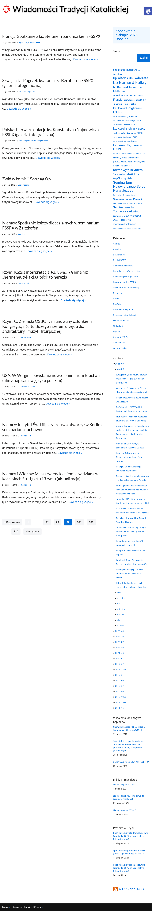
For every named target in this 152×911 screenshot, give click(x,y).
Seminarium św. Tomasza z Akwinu (126, 209)
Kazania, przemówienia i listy (126, 271)
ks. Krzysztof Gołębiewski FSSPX (125, 141)
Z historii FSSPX (34, 43)
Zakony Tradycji (120, 348)
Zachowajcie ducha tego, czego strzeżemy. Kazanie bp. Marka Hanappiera (131, 531)
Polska (116, 166)
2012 (120, 702)
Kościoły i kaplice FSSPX (124, 282)
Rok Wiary (118, 304)
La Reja (136, 154)
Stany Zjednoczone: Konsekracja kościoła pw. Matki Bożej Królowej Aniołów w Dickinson (132, 490)
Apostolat (23, 43)
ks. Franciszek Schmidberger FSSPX (127, 121)
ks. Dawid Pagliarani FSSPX (127, 110)
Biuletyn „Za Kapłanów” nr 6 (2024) (130, 762)
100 (79, 522)
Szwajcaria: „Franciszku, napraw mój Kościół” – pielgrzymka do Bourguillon (131, 379)
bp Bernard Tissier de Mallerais (127, 89)
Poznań (124, 166)
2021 (120, 653)
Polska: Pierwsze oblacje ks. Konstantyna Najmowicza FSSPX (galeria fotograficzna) (50, 132)
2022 (120, 647)
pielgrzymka (139, 162)
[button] (148, 11)
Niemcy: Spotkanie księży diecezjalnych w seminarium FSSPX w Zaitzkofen (50, 225)
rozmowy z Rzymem (128, 170)
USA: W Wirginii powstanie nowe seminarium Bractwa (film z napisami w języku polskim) (51, 378)
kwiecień (121, 609)
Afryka (140, 70)
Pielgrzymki (118, 293)
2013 (120, 697)
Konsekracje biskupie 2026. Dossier (126, 35)
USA (126, 215)
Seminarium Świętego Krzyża (124, 195)
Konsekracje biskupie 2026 (125, 276)
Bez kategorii (24, 141)
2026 (120, 364)
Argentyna (117, 74)
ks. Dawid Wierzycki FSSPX (125, 116)
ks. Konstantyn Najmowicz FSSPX (127, 133)
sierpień (120, 369)
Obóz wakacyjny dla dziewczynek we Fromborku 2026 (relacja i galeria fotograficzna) (130, 836)
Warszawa (136, 215)
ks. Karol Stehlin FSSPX (129, 128)
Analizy (116, 244)
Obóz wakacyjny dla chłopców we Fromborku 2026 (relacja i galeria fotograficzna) (129, 868)
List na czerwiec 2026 (123, 810)
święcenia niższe (119, 228)
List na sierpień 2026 (123, 784)
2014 (120, 691)
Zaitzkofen (126, 220)
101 (91, 522)
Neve (5, 907)
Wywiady (117, 331)
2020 (120, 658)
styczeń (120, 625)
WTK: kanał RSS (131, 889)
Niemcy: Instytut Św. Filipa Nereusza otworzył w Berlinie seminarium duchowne (53, 427)
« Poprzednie (12, 522)
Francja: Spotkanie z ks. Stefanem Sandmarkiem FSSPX (51, 36)
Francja (117, 99)
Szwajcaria (118, 216)
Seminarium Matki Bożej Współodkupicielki (126, 176)
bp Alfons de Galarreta (130, 78)
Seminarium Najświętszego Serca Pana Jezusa (129, 187)
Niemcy (117, 157)
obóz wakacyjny (130, 157)
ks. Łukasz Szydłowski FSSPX (127, 147)
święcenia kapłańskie (124, 224)
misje (142, 154)
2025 (120, 631)
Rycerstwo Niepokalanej (124, 315)
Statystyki (118, 326)
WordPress (34, 907)
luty (118, 620)
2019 (120, 664)
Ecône (140, 95)
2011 (120, 708)
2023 (120, 642)
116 (16, 531)
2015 (120, 686)
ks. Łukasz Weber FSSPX (122, 154)
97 (47, 522)
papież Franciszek (122, 161)
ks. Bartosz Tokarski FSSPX (124, 104)
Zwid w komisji (26, 178)
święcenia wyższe (134, 228)
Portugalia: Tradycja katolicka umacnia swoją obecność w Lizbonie (130, 573)
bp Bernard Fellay (130, 83)
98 (57, 522)
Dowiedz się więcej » (85, 59)
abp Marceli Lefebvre (125, 69)
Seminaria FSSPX (28, 387)
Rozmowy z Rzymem (123, 309)
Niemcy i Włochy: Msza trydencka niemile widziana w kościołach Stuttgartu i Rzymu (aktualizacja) (50, 476)
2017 (120, 675)
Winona (116, 220)
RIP (130, 166)
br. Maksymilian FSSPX (124, 95)
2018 (120, 669)
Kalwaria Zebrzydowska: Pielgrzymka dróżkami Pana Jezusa (129, 457)
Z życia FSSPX (120, 342)
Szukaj (117, 51)
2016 (120, 680)
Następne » (32, 531)
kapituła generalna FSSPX (135, 100)
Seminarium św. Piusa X (127, 199)
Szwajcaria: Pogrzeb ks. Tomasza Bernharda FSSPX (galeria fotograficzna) (47, 83)
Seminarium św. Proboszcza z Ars (127, 203)
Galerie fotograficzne (27, 92)
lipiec (119, 592)
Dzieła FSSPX (119, 260)
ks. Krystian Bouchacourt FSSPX (125, 137)
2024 (120, 636)
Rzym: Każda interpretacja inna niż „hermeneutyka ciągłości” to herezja (45, 275)
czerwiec (121, 598)
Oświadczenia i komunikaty (126, 287)
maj (118, 603)
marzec (120, 614)
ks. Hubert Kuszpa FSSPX (124, 125)
